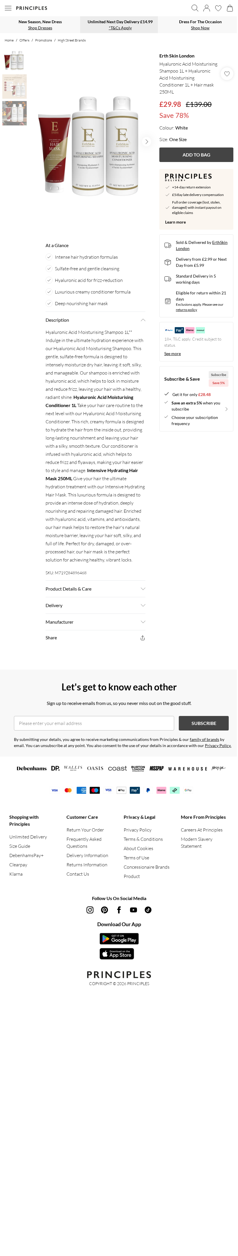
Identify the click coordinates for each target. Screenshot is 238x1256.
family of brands (204, 739)
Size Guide (19, 846)
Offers (24, 40)
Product (132, 876)
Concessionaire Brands (147, 867)
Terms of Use (136, 858)
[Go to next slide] (146, 141)
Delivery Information (87, 855)
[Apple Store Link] (119, 954)
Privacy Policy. (218, 745)
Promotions (43, 40)
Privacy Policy (138, 830)
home (9, 40)
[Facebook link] (119, 909)
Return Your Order (85, 830)
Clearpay (18, 865)
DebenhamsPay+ (26, 855)
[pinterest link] (104, 909)
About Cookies (138, 848)
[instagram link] (89, 909)
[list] (92, 142)
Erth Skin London (176, 55)
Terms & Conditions (143, 839)
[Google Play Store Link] (119, 938)
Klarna (16, 874)
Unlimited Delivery (28, 837)
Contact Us (77, 874)
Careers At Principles (202, 830)
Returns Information (86, 865)
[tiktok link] (148, 909)
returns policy (186, 309)
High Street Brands (72, 40)
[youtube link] (133, 909)
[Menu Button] (8, 8)
